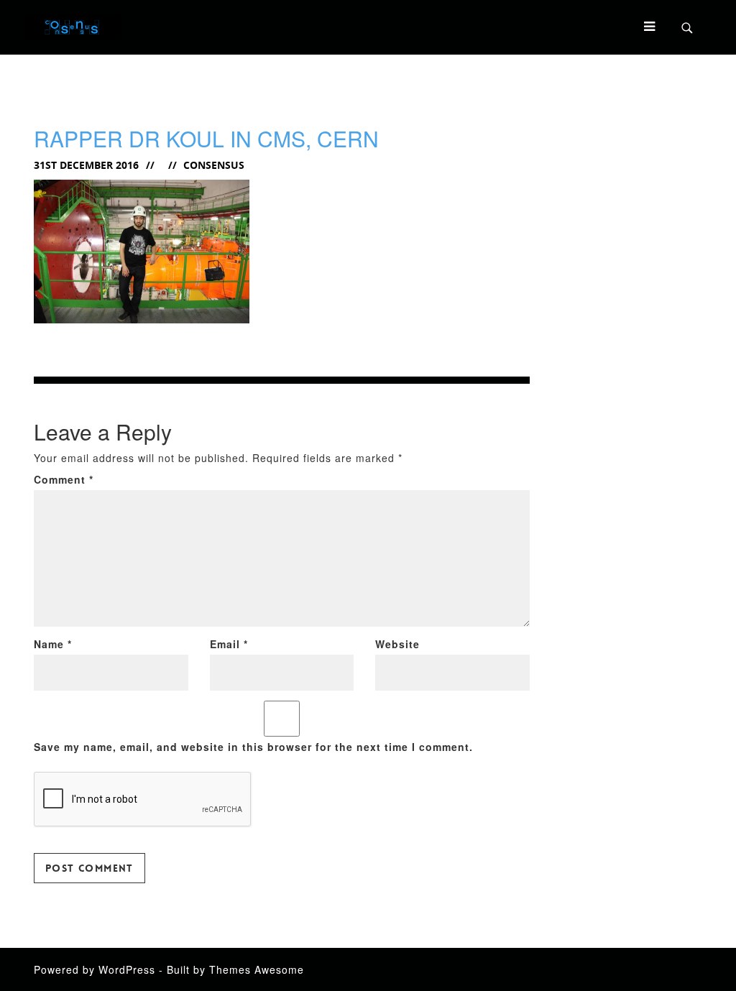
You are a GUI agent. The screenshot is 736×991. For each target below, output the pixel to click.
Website (397, 644)
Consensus (213, 165)
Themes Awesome (256, 969)
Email (229, 644)
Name (53, 644)
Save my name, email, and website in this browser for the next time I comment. (253, 746)
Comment (63, 479)
